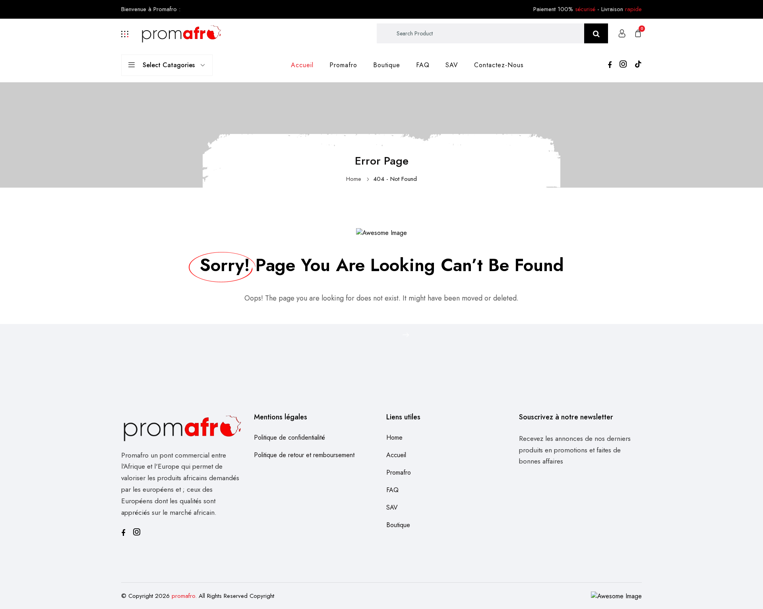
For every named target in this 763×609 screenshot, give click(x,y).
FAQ (423, 65)
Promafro (343, 65)
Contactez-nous (499, 65)
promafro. (184, 596)
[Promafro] (181, 32)
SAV (451, 65)
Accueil (302, 65)
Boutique (386, 65)
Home (353, 179)
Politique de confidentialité (289, 437)
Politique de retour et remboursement (304, 455)
